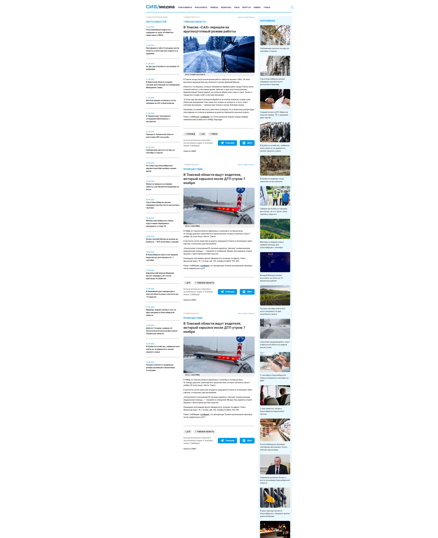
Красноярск (201, 7)
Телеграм (229, 143)
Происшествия (192, 169)
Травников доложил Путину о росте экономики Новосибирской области (275, 480)
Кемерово (226, 7)
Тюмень (214, 7)
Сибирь (257, 7)
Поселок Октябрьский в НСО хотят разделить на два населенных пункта (272, 311)
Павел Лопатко (249, 165)
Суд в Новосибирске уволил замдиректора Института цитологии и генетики (272, 82)
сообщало (204, 117)
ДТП (188, 283)
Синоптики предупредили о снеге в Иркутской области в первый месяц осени (275, 344)
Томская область (194, 21)
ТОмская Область (205, 283)
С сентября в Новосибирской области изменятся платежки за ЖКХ (274, 378)
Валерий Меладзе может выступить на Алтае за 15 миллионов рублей (271, 278)
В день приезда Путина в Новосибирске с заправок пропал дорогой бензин (275, 513)
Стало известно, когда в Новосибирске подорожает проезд (272, 411)
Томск (266, 7)
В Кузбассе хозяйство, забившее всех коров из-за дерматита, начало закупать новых (274, 148)
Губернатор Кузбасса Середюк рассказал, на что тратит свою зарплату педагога (273, 211)
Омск (237, 7)
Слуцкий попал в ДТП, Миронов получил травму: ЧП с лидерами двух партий (274, 115)
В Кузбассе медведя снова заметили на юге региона (272, 180)
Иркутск (246, 7)
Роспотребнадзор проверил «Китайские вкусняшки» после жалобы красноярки (273, 447)
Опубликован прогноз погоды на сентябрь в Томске (274, 49)
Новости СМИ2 (189, 151)
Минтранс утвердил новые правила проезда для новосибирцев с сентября (272, 245)
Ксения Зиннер (249, 17)
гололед (190, 134)
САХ (203, 134)
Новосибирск (185, 7)
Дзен (249, 143)
